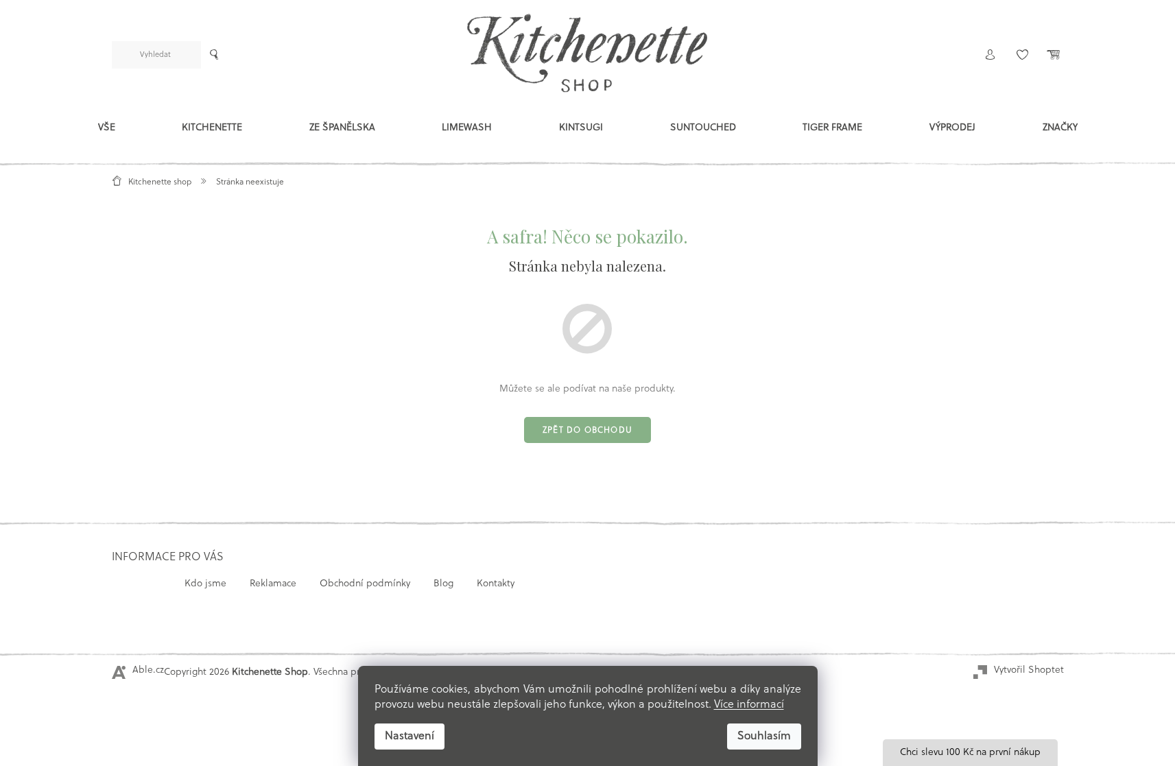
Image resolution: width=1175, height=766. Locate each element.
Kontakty (495, 584)
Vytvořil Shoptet (1029, 670)
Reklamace (273, 584)
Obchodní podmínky (365, 584)
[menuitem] (106, 131)
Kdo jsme (205, 584)
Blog (443, 584)
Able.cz (148, 670)
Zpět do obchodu (587, 430)
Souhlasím (764, 736)
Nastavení (409, 736)
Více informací (749, 705)
